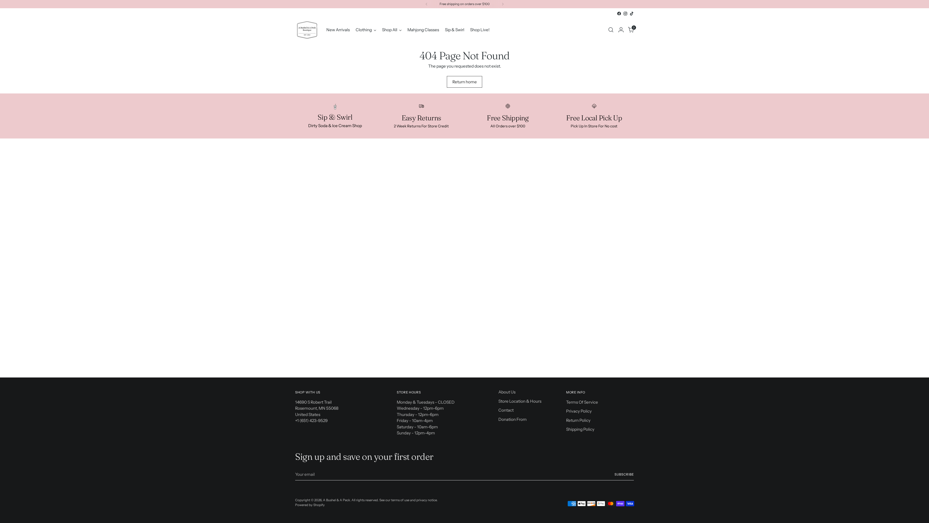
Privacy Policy (579, 411)
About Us (507, 392)
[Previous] (426, 4)
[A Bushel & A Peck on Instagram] (625, 13)
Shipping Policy (580, 429)
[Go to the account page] (621, 30)
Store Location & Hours (519, 401)
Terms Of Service (582, 402)
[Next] (502, 4)
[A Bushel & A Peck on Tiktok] (631, 13)
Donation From (512, 419)
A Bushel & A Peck (336, 500)
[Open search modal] (611, 30)
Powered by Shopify (310, 505)
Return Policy (578, 420)
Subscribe (624, 474)
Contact (506, 410)
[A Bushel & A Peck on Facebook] (619, 13)
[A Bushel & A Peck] (307, 30)
